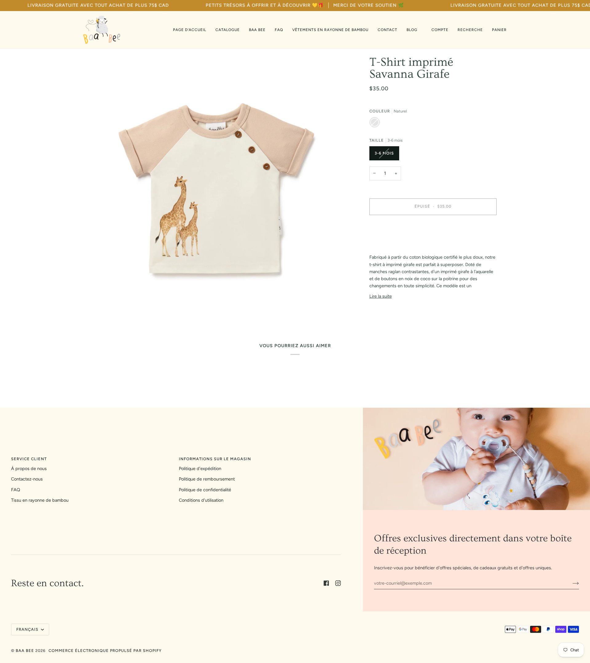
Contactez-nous (27, 479)
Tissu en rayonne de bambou (40, 500)
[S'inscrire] (571, 583)
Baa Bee (25, 650)
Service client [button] (29, 459)
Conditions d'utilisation (201, 500)
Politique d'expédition (200, 468)
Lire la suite (380, 296)
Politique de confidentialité (205, 489)
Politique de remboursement (207, 479)
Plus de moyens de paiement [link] (398, 244)
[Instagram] (338, 583)
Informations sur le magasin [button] (215, 459)
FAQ (15, 489)
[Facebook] (326, 583)
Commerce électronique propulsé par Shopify (105, 650)
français (28, 629)
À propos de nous (29, 468)
